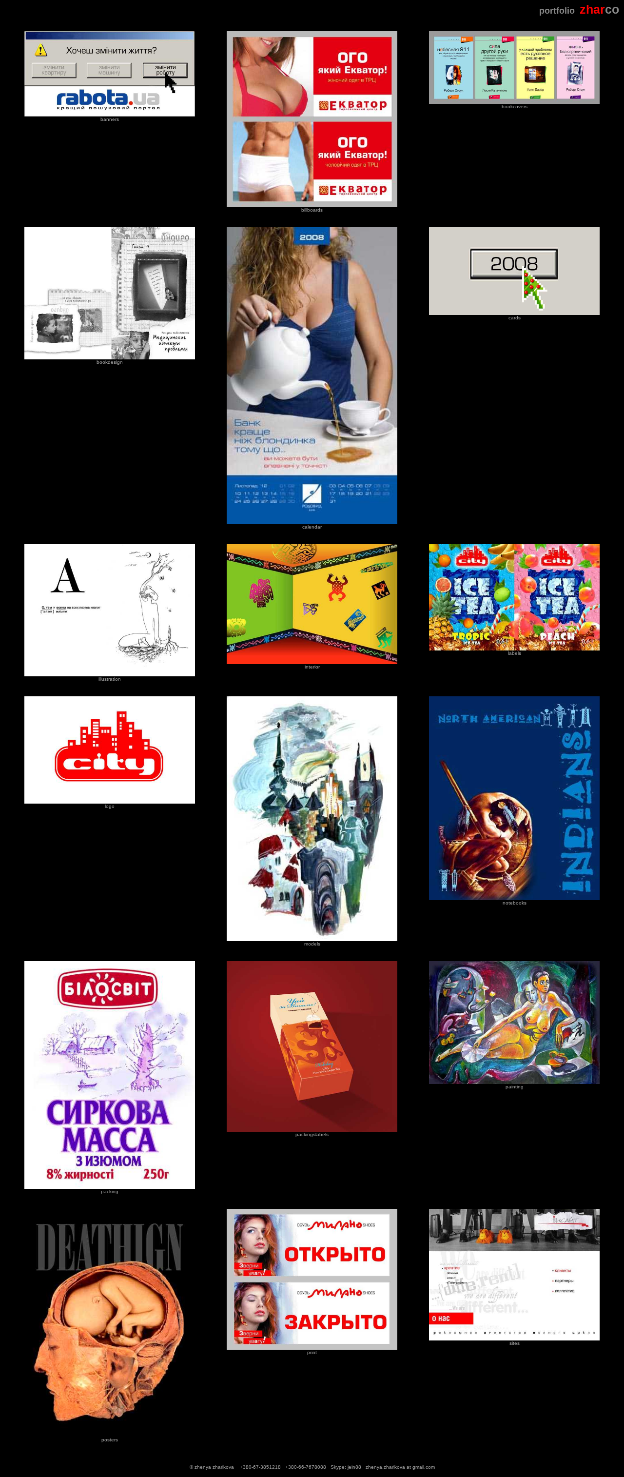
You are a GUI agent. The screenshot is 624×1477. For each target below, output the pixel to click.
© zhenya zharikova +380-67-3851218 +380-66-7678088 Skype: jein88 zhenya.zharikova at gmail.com (312, 1467)
